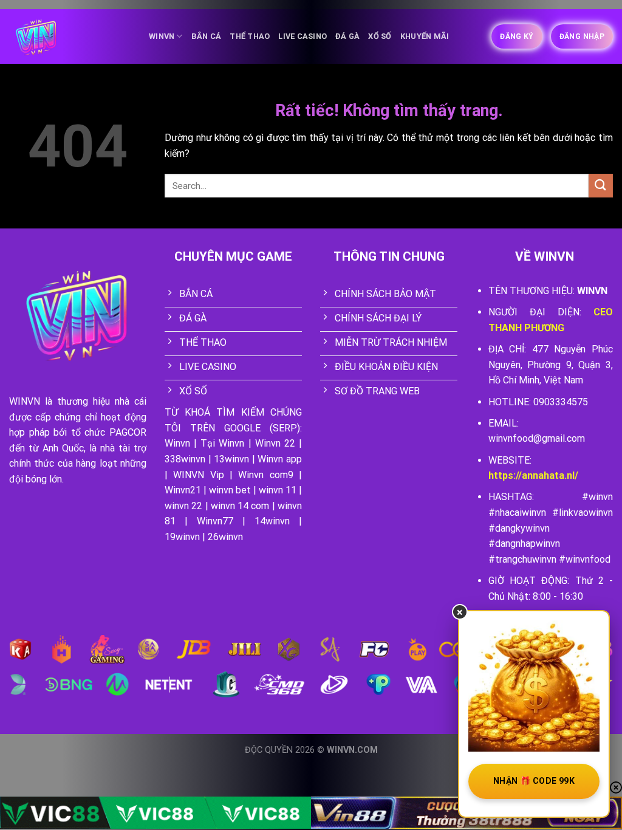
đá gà (347, 36)
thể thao (250, 36)
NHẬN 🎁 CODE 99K (534, 781)
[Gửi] (601, 185)
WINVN (161, 36)
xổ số (379, 36)
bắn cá (206, 36)
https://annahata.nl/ (533, 475)
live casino (302, 36)
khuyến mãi (424, 36)
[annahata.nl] (70, 37)
